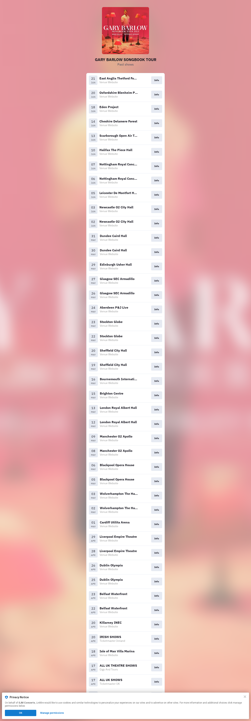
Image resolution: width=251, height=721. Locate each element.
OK (20, 713)
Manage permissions (52, 713)
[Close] (245, 697)
